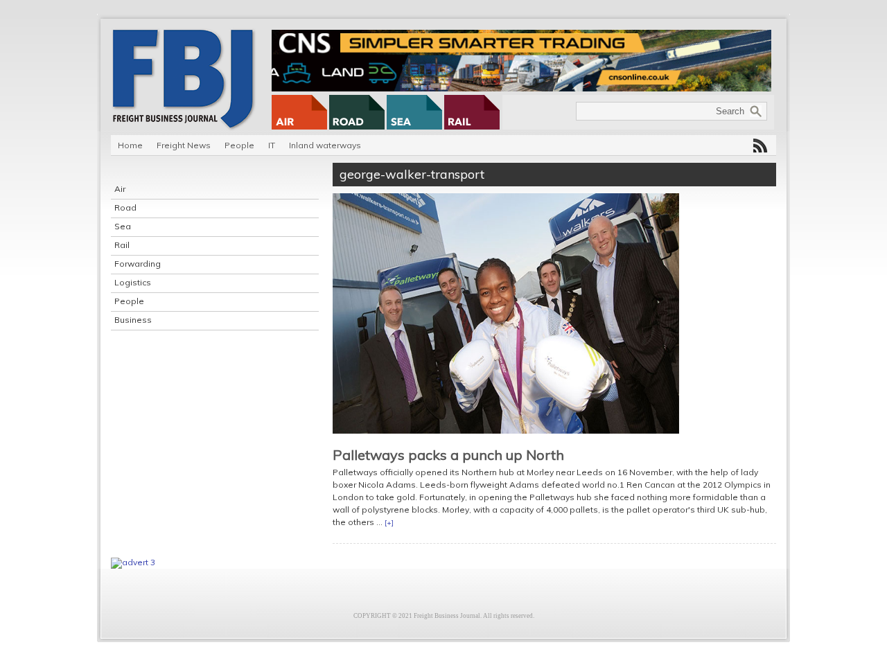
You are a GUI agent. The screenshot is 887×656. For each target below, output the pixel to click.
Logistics (132, 282)
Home (130, 145)
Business (133, 319)
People (239, 145)
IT (271, 145)
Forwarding (137, 263)
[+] (389, 522)
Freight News (184, 145)
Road (125, 207)
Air (119, 189)
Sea (122, 226)
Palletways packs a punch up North (448, 454)
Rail (122, 245)
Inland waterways (325, 145)
